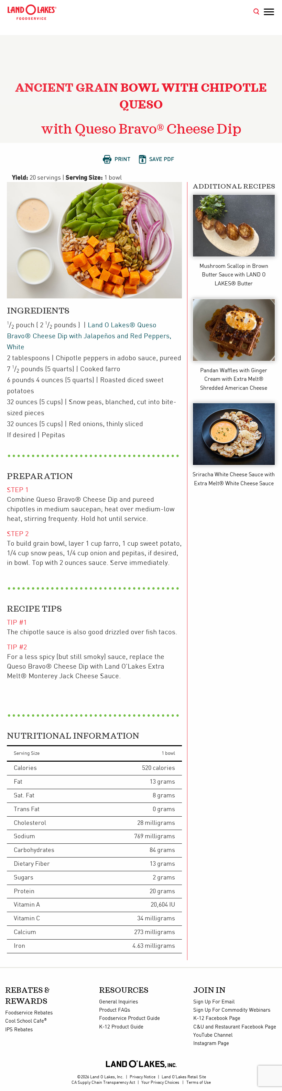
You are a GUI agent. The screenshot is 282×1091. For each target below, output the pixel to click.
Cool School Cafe (26, 1021)
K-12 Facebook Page (216, 1018)
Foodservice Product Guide (129, 1018)
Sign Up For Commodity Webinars (231, 1010)
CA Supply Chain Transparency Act (103, 1082)
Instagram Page (211, 1043)
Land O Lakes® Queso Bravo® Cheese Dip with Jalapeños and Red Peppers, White (89, 336)
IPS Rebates (19, 1030)
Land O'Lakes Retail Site (184, 1077)
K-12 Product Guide (121, 1027)
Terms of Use (198, 1082)
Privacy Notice (142, 1077)
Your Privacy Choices (160, 1082)
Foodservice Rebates (29, 1013)
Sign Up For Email (214, 1002)
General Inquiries (118, 1002)
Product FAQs (114, 1010)
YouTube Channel (212, 1035)
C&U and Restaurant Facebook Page (234, 1027)
